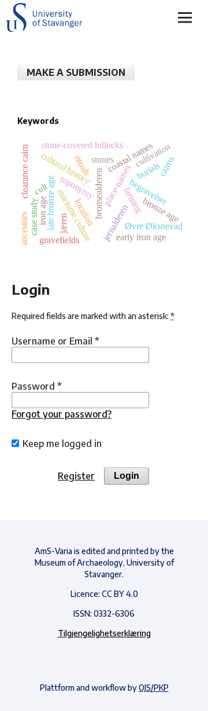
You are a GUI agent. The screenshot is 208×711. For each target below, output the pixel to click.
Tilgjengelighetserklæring (104, 633)
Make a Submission (76, 72)
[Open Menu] (184, 17)
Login (126, 476)
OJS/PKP (154, 687)
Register (76, 476)
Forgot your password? (62, 414)
